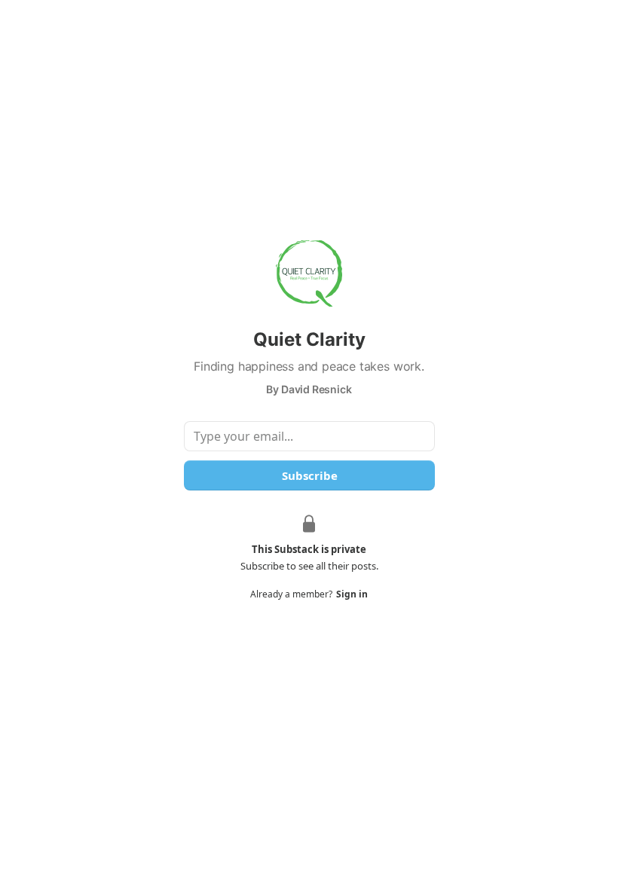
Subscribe (309, 475)
